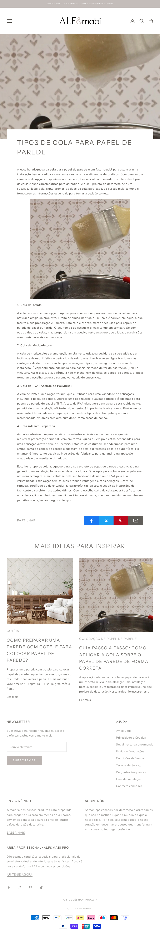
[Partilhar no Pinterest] (121, 520)
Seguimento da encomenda (134, 745)
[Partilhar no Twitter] (106, 520)
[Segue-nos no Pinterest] (30, 887)
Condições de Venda (130, 758)
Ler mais (12, 697)
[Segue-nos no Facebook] (9, 887)
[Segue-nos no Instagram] (20, 887)
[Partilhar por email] (135, 520)
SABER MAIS (16, 833)
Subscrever (24, 760)
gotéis (13, 631)
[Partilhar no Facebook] (91, 520)
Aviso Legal (124, 731)
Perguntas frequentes (131, 772)
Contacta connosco (129, 786)
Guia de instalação (128, 779)
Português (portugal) (78, 899)
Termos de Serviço (128, 765)
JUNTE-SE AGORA (19, 875)
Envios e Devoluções (130, 751)
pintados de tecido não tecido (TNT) (111, 368)
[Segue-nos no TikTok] (41, 887)
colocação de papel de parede (108, 639)
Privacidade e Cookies (131, 738)
